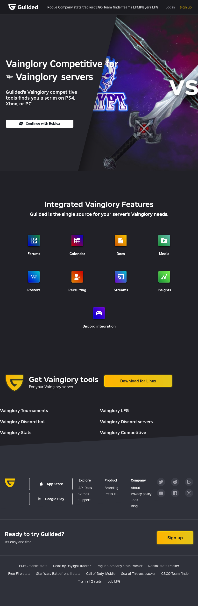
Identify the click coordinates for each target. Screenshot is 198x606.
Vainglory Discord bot (22, 421)
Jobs (134, 500)
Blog (134, 506)
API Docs (85, 488)
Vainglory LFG (114, 410)
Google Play (54, 499)
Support (84, 500)
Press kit (111, 494)
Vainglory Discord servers (126, 421)
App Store (55, 484)
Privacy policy (141, 494)
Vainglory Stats (15, 432)
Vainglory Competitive (123, 432)
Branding (111, 488)
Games (83, 494)
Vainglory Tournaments (24, 410)
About (135, 488)
